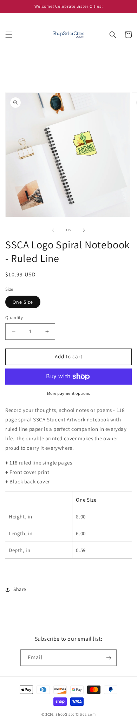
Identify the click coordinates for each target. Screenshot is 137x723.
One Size (23, 302)
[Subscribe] (108, 657)
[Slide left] (53, 230)
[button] (9, 34)
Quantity (14, 318)
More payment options (68, 393)
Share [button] (19, 589)
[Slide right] (84, 230)
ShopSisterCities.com (76, 714)
